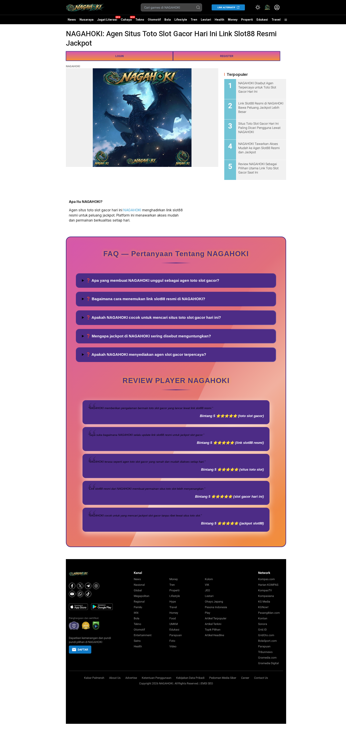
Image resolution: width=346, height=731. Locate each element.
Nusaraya (86, 19)
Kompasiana (266, 596)
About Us (115, 677)
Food (172, 618)
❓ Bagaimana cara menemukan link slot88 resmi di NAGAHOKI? (145, 299)
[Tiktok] (88, 594)
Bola (167, 19)
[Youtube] (72, 594)
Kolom (209, 579)
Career (245, 677)
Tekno (139, 19)
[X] (80, 586)
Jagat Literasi (107, 19)
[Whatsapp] (80, 594)
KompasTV (265, 590)
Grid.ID (262, 629)
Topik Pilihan (212, 629)
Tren (194, 19)
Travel (276, 19)
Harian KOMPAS (268, 584)
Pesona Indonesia (216, 607)
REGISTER (226, 56)
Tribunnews (265, 652)
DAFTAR (83, 649)
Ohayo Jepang (214, 601)
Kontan (262, 618)
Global (138, 590)
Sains (137, 640)
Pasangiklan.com (269, 612)
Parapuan (175, 635)
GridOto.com (266, 635)
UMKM (173, 624)
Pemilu (138, 607)
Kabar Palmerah (94, 677)
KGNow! (263, 607)
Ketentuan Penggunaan (156, 677)
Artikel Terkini (213, 624)
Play (207, 612)
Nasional (139, 584)
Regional (139, 601)
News (72, 19)
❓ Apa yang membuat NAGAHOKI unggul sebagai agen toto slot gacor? (152, 280)
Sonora (262, 624)
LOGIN (119, 56)
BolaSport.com (267, 640)
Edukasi (262, 19)
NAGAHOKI (73, 66)
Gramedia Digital (268, 663)
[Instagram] (96, 586)
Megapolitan (141, 596)
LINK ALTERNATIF (226, 7)
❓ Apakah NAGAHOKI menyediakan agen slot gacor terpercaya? (146, 354)
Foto (172, 640)
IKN (136, 612)
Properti (247, 19)
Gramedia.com (267, 657)
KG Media (264, 601)
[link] (267, 7)
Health (219, 19)
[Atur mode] (257, 7)
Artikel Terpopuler (215, 618)
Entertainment (143, 635)
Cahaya (126, 19)
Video (172, 646)
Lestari (206, 21)
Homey (173, 612)
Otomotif (154, 19)
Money (232, 19)
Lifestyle (180, 19)
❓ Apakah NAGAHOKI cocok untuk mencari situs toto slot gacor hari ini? (153, 317)
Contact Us (261, 677)
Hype (172, 601)
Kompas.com (266, 579)
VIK (207, 584)
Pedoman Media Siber (222, 677)
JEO (207, 590)
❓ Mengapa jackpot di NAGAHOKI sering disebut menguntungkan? (148, 336)
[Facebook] (72, 586)
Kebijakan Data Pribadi (190, 677)
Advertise (131, 677)
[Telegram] (88, 586)
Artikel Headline (214, 635)
